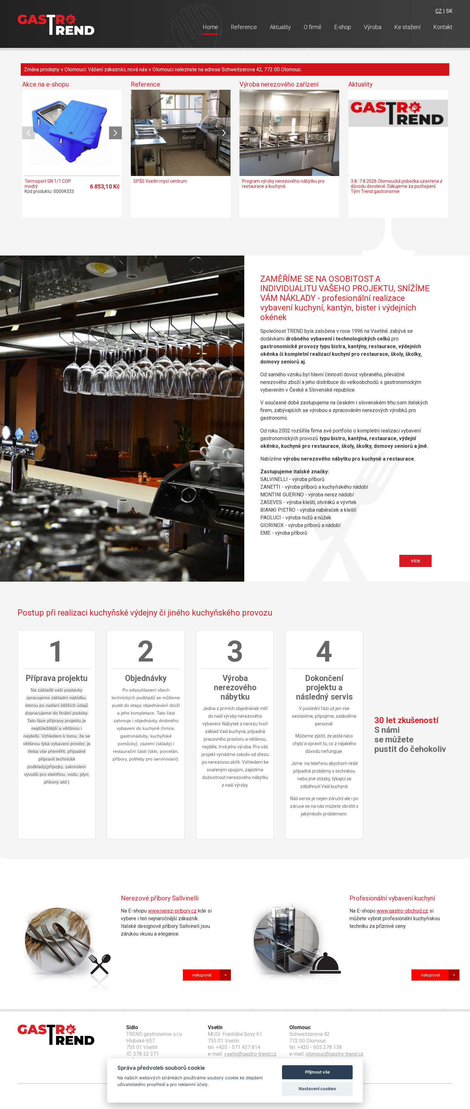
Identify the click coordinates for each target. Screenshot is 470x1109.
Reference (244, 27)
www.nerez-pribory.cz (172, 911)
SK (449, 11)
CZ (438, 11)
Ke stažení (407, 27)
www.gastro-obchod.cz (402, 911)
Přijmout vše (317, 1072)
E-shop (342, 27)
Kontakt (442, 27)
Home (210, 27)
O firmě (312, 27)
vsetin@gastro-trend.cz (250, 1054)
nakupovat (202, 975)
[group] (72, 146)
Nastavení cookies (317, 1088)
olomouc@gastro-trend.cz (335, 1054)
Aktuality (280, 27)
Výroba (372, 27)
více (415, 561)
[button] (115, 132)
